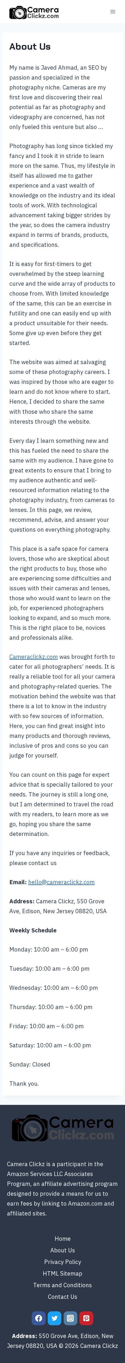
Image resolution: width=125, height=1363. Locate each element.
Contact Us (62, 1297)
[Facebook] (39, 1318)
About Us (62, 1250)
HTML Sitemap (62, 1273)
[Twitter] (55, 1318)
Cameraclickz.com (33, 657)
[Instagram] (71, 1318)
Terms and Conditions (62, 1285)
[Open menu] (112, 11)
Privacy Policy (62, 1262)
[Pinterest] (86, 1318)
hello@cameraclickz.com (61, 882)
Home (63, 1238)
